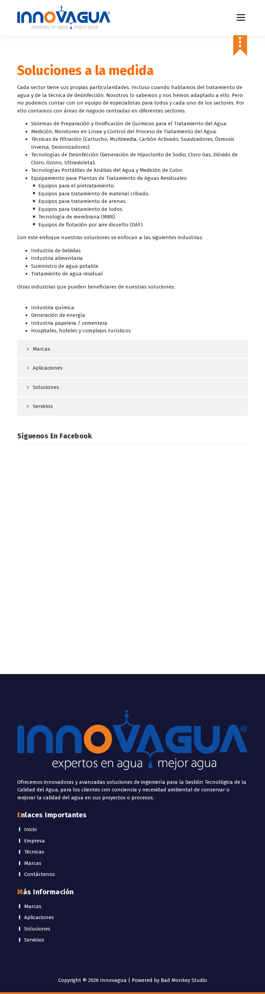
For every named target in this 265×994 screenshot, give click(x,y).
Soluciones (46, 387)
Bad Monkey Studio (184, 980)
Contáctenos (39, 874)
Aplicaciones (47, 368)
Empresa (34, 841)
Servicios (43, 406)
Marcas (41, 349)
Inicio (30, 829)
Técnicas (34, 852)
